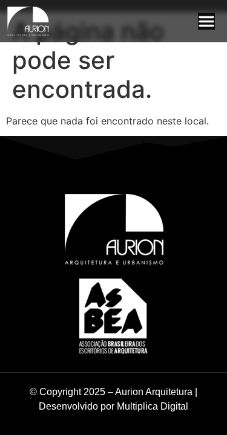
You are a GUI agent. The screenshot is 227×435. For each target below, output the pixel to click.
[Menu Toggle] (206, 21)
